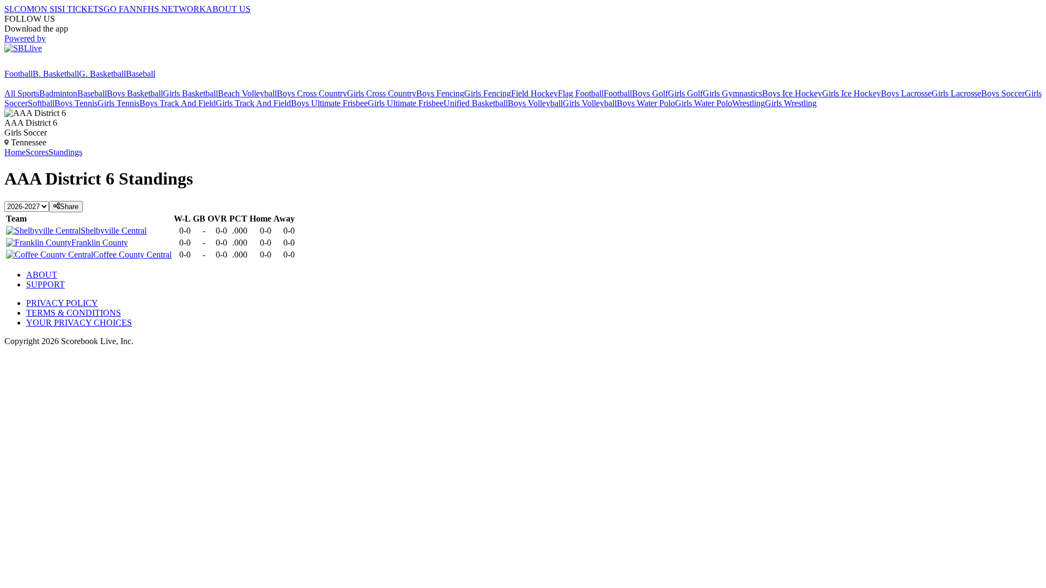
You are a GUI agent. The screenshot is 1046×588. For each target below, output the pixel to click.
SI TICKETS (80, 9)
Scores (37, 152)
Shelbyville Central (114, 230)
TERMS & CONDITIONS (73, 312)
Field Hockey (534, 93)
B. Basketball (56, 73)
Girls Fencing (487, 93)
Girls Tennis (118, 103)
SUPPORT (45, 284)
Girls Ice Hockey (851, 93)
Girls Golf (685, 93)
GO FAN (120, 9)
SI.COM (19, 9)
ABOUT (41, 274)
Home (15, 152)
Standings (65, 152)
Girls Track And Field (253, 103)
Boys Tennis (76, 103)
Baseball (140, 73)
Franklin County (99, 242)
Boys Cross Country (312, 93)
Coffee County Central (132, 254)
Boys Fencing (440, 93)
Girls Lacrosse (956, 93)
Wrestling (748, 103)
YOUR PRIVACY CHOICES (79, 322)
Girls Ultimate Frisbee (405, 103)
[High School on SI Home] (46, 64)
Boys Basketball (135, 93)
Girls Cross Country (381, 93)
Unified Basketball (475, 103)
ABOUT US (228, 9)
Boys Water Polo (646, 103)
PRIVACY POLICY (62, 303)
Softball (41, 103)
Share (69, 207)
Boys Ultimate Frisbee (329, 103)
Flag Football (581, 93)
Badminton (58, 93)
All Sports (21, 93)
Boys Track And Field (177, 103)
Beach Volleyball (247, 93)
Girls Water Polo (703, 103)
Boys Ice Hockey (792, 93)
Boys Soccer (1003, 93)
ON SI (45, 9)
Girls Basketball (190, 93)
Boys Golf (650, 93)
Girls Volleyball (590, 103)
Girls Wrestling (791, 103)
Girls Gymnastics (732, 93)
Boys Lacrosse (906, 93)
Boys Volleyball (535, 103)
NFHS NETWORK (171, 9)
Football (18, 73)
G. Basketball (102, 73)
